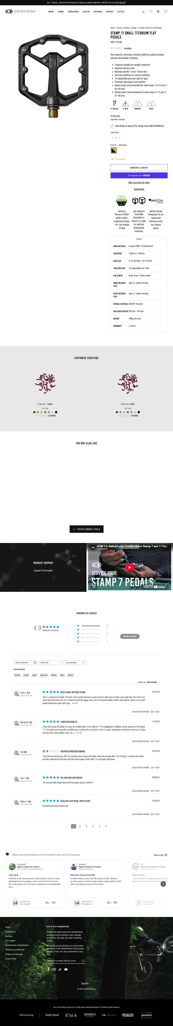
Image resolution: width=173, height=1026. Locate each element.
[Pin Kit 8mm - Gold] (124, 412)
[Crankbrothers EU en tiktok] (60, 969)
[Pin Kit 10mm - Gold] (41, 412)
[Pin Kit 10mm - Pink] (49, 412)
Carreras (8, 936)
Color (118, 145)
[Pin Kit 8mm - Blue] (120, 412)
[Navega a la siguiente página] (106, 826)
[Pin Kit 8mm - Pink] (131, 412)
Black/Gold (114, 150)
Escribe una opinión (130, 636)
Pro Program (10, 940)
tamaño (17, 675)
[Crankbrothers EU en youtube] (66, 969)
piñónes (70, 675)
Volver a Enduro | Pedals (88, 529)
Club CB (122, 2)
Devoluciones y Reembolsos (16, 945)
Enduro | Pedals (123, 28)
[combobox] (50, 662)
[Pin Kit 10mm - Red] (34, 412)
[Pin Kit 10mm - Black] (56, 412)
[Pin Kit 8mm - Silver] (135, 412)
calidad (26, 675)
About (7, 927)
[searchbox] (23, 662)
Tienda (61, 11)
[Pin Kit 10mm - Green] (45, 412)
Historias (98, 11)
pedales (53, 675)
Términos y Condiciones (15, 949)
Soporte (109, 11)
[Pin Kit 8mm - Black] (138, 412)
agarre (34, 675)
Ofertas (120, 11)
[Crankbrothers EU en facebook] (48, 969)
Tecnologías (73, 11)
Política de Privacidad (14, 954)
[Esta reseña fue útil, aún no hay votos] (152, 711)
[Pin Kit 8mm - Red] (117, 412)
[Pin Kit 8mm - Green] (128, 412)
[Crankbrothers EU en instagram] (54, 969)
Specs (139, 239)
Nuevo (51, 11)
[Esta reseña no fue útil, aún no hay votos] (157, 711)
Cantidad (115, 132)
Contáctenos (10, 932)
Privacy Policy (78, 948)
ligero (62, 675)
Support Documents (43, 570)
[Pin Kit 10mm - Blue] (38, 412)
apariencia (43, 675)
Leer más (75, 703)
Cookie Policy (10, 959)
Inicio (113, 28)
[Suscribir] (83, 961)
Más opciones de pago (139, 182)
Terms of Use (53, 951)
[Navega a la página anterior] (67, 826)
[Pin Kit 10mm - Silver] (52, 412)
